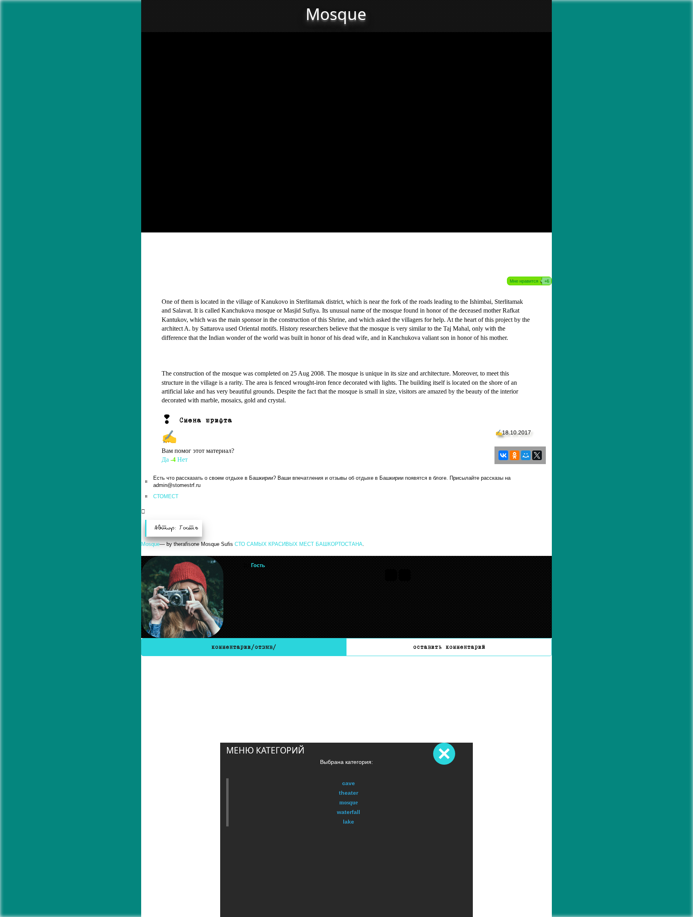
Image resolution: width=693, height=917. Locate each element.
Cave (348, 783)
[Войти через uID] (391, 575)
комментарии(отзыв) (243, 646)
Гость (258, 565)
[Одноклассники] (514, 455)
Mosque (348, 802)
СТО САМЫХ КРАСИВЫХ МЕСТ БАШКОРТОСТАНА (299, 544)
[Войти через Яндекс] (405, 575)
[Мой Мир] (526, 455)
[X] (537, 455)
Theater (348, 793)
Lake (348, 821)
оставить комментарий (449, 646)
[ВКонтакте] (503, 455)
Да (165, 459)
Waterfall (348, 812)
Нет (182, 459)
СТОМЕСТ (165, 496)
